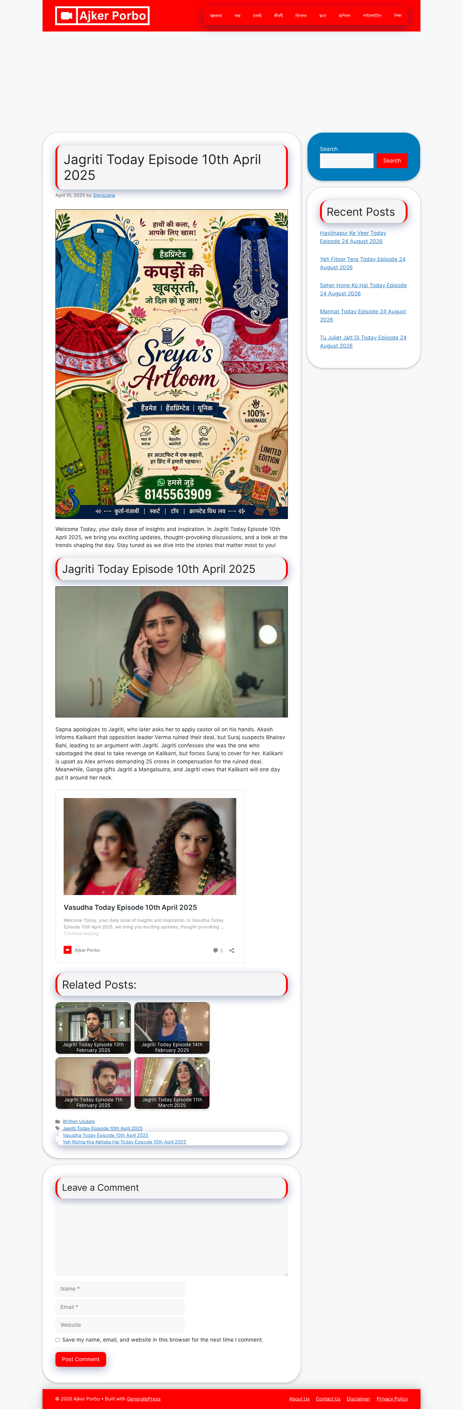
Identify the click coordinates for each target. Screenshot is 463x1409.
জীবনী (278, 16)
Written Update (79, 1121)
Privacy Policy (392, 1399)
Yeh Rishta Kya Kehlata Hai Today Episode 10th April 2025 (124, 1141)
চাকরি (257, 16)
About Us (299, 1399)
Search (329, 149)
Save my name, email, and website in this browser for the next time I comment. (162, 1340)
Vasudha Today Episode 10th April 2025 (105, 1135)
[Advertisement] (231, 79)
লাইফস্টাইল (372, 16)
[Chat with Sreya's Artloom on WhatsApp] (171, 364)
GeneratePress (144, 1399)
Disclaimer (358, 1399)
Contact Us (328, 1399)
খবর (237, 16)
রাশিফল (345, 16)
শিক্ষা (398, 16)
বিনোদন (301, 16)
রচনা (322, 16)
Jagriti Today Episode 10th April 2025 (103, 1128)
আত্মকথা (216, 16)
